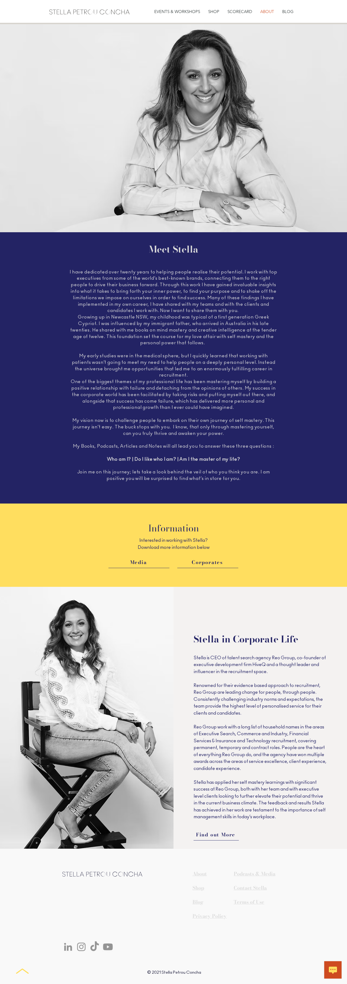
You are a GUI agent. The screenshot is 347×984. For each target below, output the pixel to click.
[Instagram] (81, 947)
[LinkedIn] (68, 947)
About (199, 873)
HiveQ (259, 664)
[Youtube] (108, 947)
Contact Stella (250, 887)
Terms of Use (249, 902)
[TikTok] (94, 947)
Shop (198, 887)
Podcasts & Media (254, 873)
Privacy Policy (209, 916)
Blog (197, 902)
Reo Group (283, 657)
